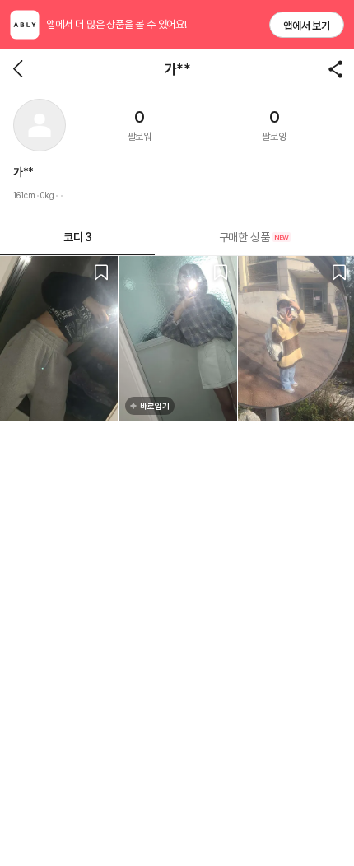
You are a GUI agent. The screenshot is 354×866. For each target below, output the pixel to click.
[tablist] (177, 237)
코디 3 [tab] (77, 237)
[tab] (254, 237)
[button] (39, 125)
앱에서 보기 (306, 26)
